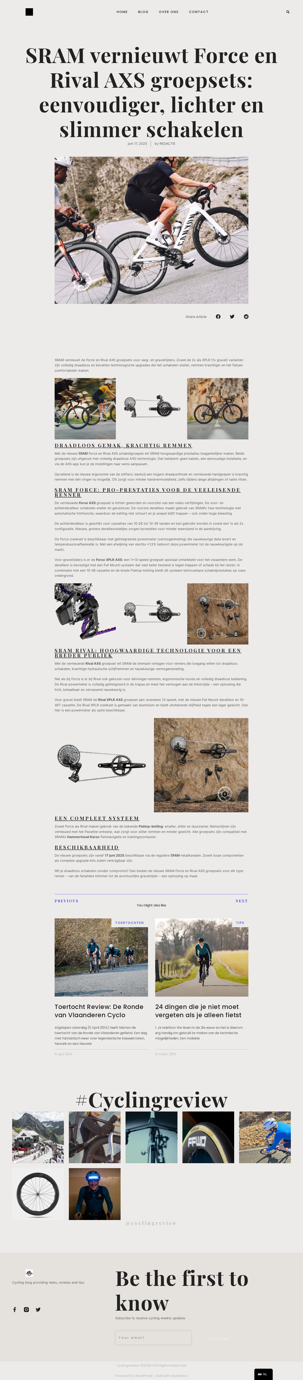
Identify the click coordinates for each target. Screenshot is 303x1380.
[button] (288, 12)
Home (122, 11)
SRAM (83, 453)
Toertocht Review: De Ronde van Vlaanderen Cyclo (99, 1010)
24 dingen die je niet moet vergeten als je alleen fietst (198, 1010)
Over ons (169, 11)
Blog (143, 11)
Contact (199, 11)
